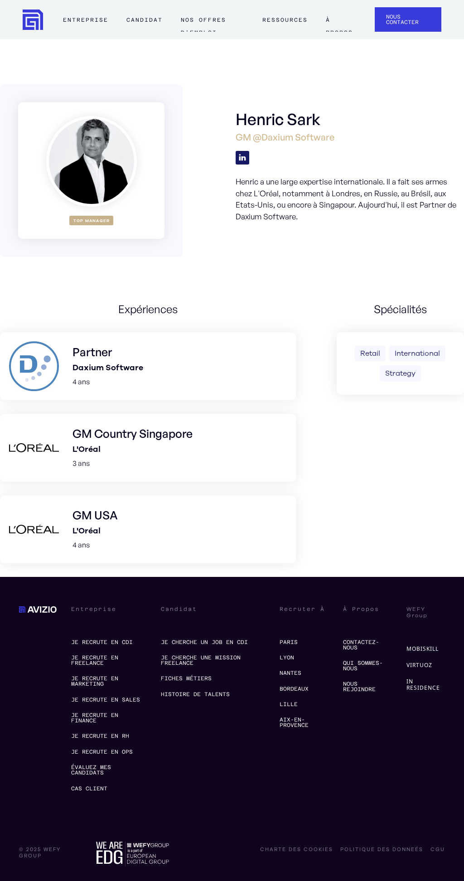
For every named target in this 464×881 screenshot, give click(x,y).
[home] (33, 20)
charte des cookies (296, 850)
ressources (285, 20)
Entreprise (85, 20)
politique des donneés (381, 850)
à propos (339, 24)
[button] (85, 24)
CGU (437, 850)
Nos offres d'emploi (203, 24)
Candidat (144, 20)
